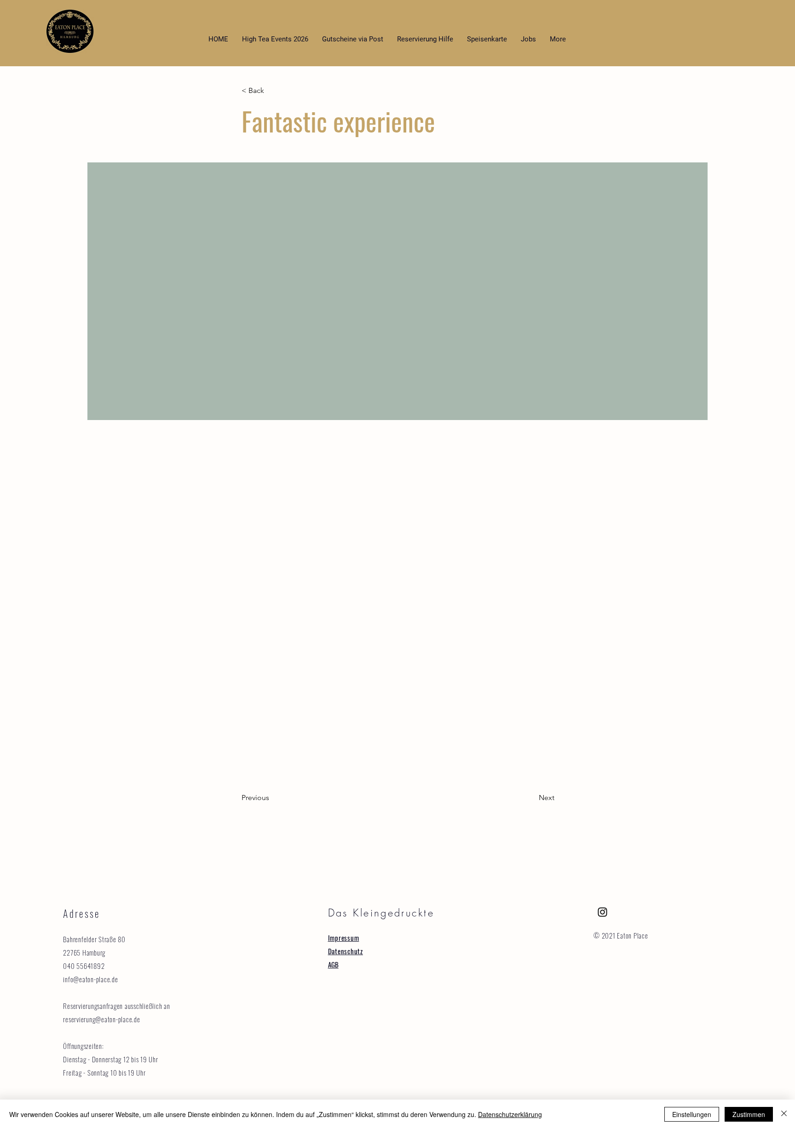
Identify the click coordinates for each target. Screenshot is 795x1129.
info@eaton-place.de (90, 979)
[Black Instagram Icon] (602, 912)
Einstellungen (691, 1114)
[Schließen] (783, 1114)
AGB (333, 964)
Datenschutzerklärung (510, 1114)
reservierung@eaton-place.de (101, 1019)
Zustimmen (748, 1114)
